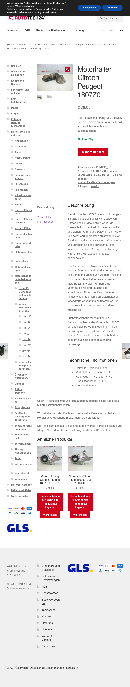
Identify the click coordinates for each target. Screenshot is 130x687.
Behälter (16, 66)
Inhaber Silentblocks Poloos (101, 44)
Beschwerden (50, 593)
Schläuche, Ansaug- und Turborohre (22, 416)
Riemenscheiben (23, 400)
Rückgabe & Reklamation (51, 30)
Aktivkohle (21, 146)
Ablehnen (112, 7)
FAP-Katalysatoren (19, 100)
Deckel (19, 163)
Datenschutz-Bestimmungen (51, 578)
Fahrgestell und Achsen (20, 91)
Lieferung (78, 30)
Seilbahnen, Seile (21, 436)
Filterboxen (21, 184)
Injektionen (21, 189)
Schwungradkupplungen (23, 427)
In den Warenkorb (92, 152)
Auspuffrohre (22, 157)
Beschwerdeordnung (52, 601)
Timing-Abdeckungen (23, 451)
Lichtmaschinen (23, 253)
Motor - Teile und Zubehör (33, 44)
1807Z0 (95, 186)
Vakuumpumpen (23, 465)
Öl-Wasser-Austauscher (22, 376)
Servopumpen (23, 443)
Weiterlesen (50, 514)
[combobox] (110, 18)
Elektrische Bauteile (17, 82)
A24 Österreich (19, 668)
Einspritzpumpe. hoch (23, 176)
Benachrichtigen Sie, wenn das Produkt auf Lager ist (50, 501)
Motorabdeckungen (23, 268)
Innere (14, 107)
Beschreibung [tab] (45, 207)
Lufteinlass (21, 261)
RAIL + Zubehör (20, 391)
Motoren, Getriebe (21, 484)
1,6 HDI (95, 171)
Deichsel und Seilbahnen (18, 73)
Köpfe (18, 204)
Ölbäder (19, 383)
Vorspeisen (21, 479)
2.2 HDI (26, 356)
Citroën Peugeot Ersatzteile (51, 568)
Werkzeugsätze (19, 496)
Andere (19, 152)
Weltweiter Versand (48, 638)
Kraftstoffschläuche (23, 235)
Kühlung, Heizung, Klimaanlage (18, 122)
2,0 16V (26, 345)
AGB (27, 30)
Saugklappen (22, 407)
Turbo (18, 458)
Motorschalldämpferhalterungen (66, 44)
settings (38, 12)
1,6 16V (26, 316)
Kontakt (46, 616)
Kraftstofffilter (23, 228)
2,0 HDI (26, 350)
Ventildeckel (22, 473)
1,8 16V (26, 327)
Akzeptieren (89, 7)
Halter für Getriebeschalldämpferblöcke (25, 293)
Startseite (12, 30)
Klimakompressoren (23, 197)
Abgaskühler (22, 140)
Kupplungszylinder (23, 244)
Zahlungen (48, 646)
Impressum (48, 610)
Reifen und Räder (21, 490)
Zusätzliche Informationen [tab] (45, 219)
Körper (15, 113)
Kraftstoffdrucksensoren (23, 220)
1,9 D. (25, 333)
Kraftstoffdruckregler (23, 211)
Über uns (47, 629)
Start (13, 44)
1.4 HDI (104, 171)
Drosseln (20, 169)
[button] (67, 69)
